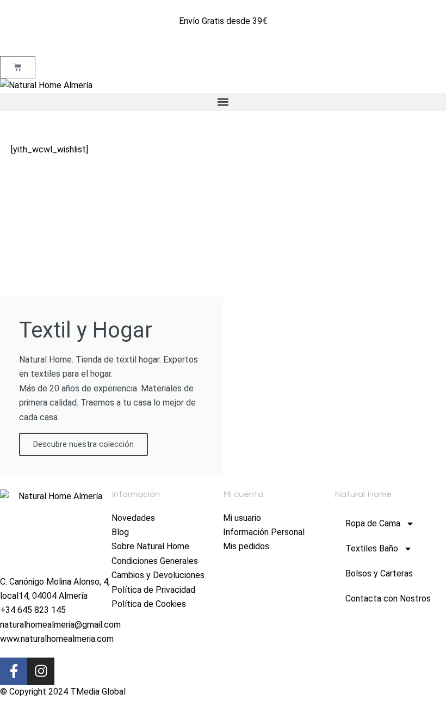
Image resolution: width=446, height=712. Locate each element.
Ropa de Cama (372, 523)
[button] (223, 102)
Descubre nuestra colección (83, 444)
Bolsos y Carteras (379, 573)
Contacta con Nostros (388, 598)
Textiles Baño (371, 548)
